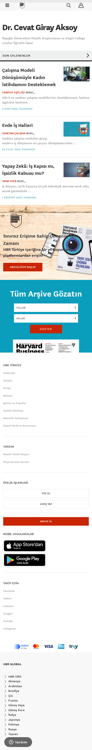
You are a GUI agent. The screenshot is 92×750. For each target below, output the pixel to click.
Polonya (13, 724)
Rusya (12, 729)
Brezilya (13, 691)
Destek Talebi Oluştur (16, 454)
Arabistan (14, 686)
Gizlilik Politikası (13, 410)
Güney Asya (16, 705)
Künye (7, 388)
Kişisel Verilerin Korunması (19, 425)
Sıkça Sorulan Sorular (16, 462)
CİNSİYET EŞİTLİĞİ (13, 92)
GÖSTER (46, 329)
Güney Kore (16, 710)
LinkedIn (8, 606)
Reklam (8, 395)
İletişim (7, 380)
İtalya (11, 715)
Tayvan (12, 734)
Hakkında (9, 373)
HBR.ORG (14, 676)
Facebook (9, 591)
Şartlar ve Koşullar (14, 403)
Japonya (13, 720)
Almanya (13, 681)
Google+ (8, 613)
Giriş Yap (46, 504)
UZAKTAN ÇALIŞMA (13, 133)
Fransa (12, 700)
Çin (10, 696)
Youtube (8, 621)
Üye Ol (46, 493)
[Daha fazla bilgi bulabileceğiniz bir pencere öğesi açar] (18, 742)
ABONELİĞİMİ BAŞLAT (23, 267)
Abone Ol (46, 521)
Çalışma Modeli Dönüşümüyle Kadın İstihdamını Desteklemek (29, 77)
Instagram (9, 628)
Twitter (7, 598)
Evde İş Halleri (17, 125)
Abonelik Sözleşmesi (15, 418)
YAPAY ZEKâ (9, 181)
